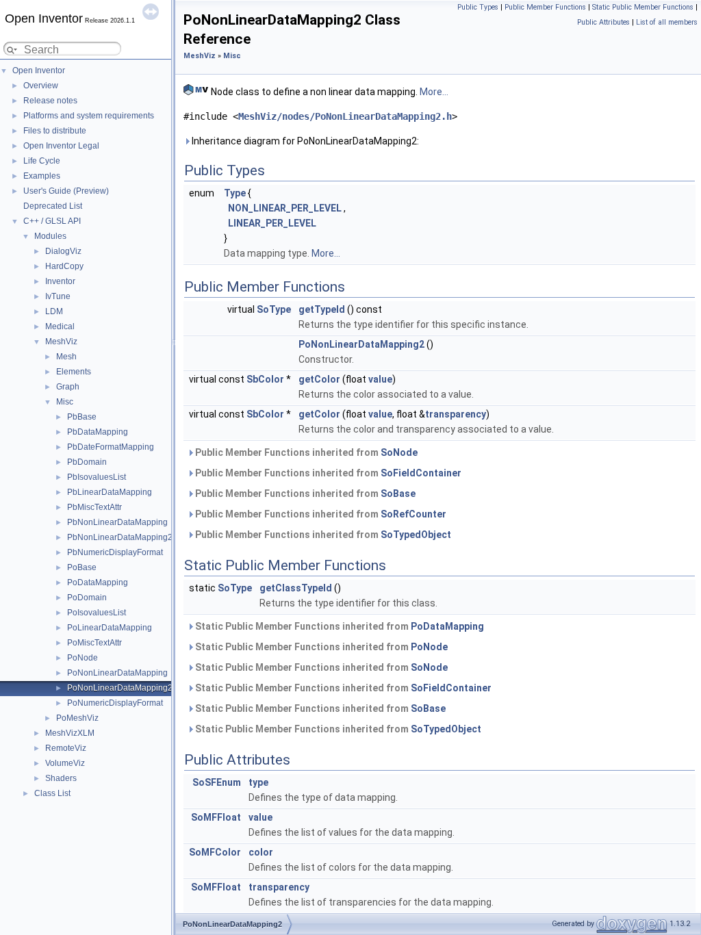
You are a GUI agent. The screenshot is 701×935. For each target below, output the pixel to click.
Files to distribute (54, 131)
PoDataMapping (97, 582)
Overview (40, 85)
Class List (52, 793)
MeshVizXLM (69, 733)
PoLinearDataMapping (109, 627)
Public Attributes (603, 22)
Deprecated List (52, 206)
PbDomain (87, 462)
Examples (41, 176)
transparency (455, 414)
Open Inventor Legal (61, 146)
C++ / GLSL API (52, 221)
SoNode (399, 452)
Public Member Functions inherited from (305, 452)
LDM (54, 311)
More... (434, 91)
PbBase (82, 417)
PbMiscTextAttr (94, 507)
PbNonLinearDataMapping (117, 522)
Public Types (477, 7)
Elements (73, 371)
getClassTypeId (295, 587)
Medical (60, 326)
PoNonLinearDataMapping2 (120, 688)
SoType (274, 309)
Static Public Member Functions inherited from (338, 626)
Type (235, 193)
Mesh (66, 356)
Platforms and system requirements (88, 115)
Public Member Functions (545, 7)
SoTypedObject (416, 534)
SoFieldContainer (421, 472)
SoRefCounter (413, 514)
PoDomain (87, 597)
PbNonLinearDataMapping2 (120, 537)
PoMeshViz (77, 718)
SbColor (265, 379)
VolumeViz (65, 763)
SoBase (398, 493)
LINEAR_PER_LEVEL (272, 223)
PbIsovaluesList (96, 477)
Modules (50, 236)
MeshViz (61, 341)
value (380, 379)
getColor (319, 379)
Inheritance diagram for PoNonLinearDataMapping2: (304, 141)
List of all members (667, 22)
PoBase (82, 567)
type (258, 782)
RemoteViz (65, 748)
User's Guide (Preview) (66, 191)
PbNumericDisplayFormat (115, 552)
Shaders (61, 778)
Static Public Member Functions (642, 7)
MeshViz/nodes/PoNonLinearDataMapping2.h (345, 116)
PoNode (82, 658)
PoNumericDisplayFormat (115, 703)
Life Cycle (41, 161)
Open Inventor (38, 70)
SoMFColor (215, 852)
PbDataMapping (97, 432)
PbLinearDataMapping (109, 492)
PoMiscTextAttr (94, 643)
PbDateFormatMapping (110, 447)
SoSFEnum (216, 782)
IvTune (58, 296)
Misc (64, 402)
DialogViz (63, 251)
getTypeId (321, 309)
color (260, 852)
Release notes (50, 100)
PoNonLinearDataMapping (117, 673)
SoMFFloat (216, 817)
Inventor (60, 281)
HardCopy (64, 266)
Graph (67, 387)
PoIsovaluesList (96, 612)
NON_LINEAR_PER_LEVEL (285, 208)
